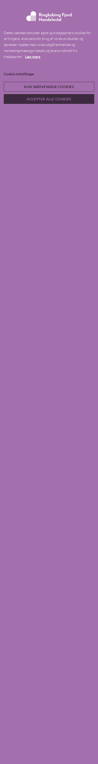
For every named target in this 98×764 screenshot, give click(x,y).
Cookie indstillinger (19, 74)
